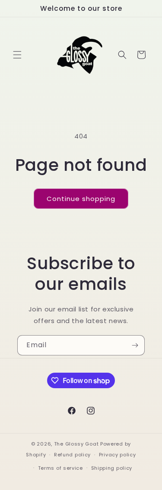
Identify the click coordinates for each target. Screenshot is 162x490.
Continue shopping (81, 198)
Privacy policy (117, 454)
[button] (17, 54)
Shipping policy (112, 468)
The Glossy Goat (76, 443)
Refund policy (72, 454)
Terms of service (60, 468)
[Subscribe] (134, 345)
